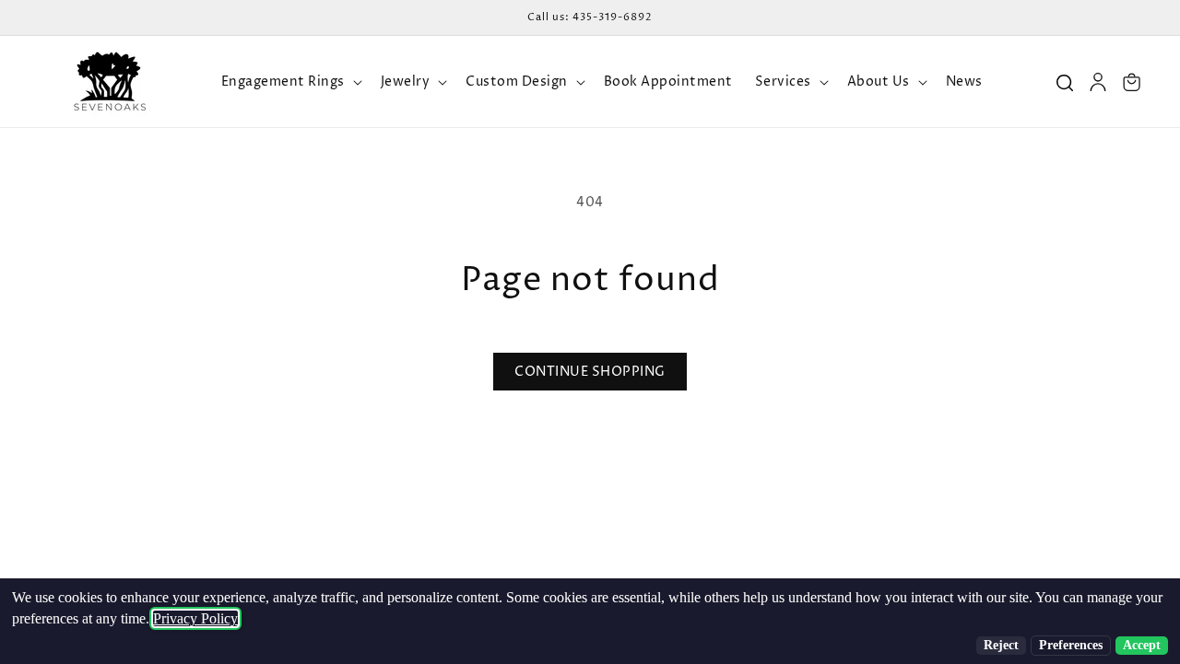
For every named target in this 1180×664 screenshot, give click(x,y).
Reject (1001, 645)
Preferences (1071, 645)
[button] (290, 82)
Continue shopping (590, 371)
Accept (1142, 645)
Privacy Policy (195, 618)
